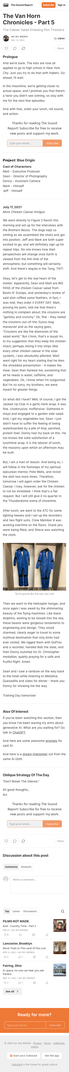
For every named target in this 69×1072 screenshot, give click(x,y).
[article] (34, 928)
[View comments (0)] (14, 48)
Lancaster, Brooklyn (17, 943)
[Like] (6, 48)
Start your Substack (25, 1055)
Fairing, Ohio (12, 965)
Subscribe (48, 5)
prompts (51, 741)
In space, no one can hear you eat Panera (23, 972)
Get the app (52, 1055)
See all (10, 991)
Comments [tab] (11, 866)
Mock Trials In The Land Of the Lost (24, 948)
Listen (61, 38)
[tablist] (18, 866)
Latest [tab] (16, 911)
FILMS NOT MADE (16, 921)
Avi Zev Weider (19, 36)
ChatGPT (19, 732)
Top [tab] (7, 911)
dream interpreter (35, 754)
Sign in (61, 5)
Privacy (37, 1043)
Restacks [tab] (26, 866)
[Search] (62, 911)
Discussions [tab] (30, 911)
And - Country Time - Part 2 (19, 926)
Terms (47, 1043)
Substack (17, 1064)
